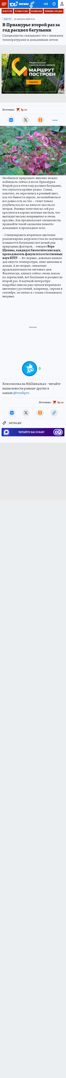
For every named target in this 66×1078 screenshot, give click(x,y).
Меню (4, 4)
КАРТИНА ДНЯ (15, 423)
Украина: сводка (53, 11)
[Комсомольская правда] (19, 4)
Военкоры (36, 11)
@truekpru (21, 392)
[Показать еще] (55, 120)
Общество (7, 19)
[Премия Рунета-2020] (31, 4)
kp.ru (24, 109)
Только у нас (22, 11)
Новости (7, 11)
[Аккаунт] (62, 4)
